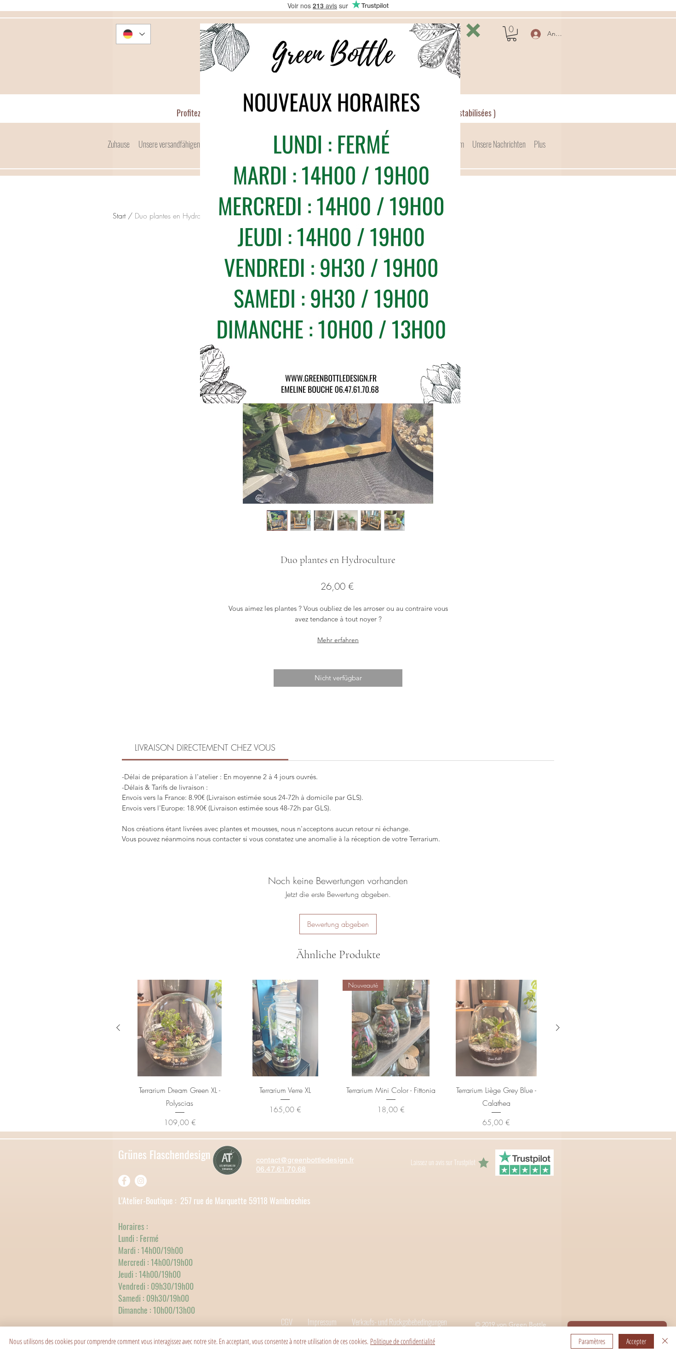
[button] (473, 30)
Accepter (636, 1341)
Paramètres (592, 1341)
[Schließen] (664, 1341)
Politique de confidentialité (402, 1341)
